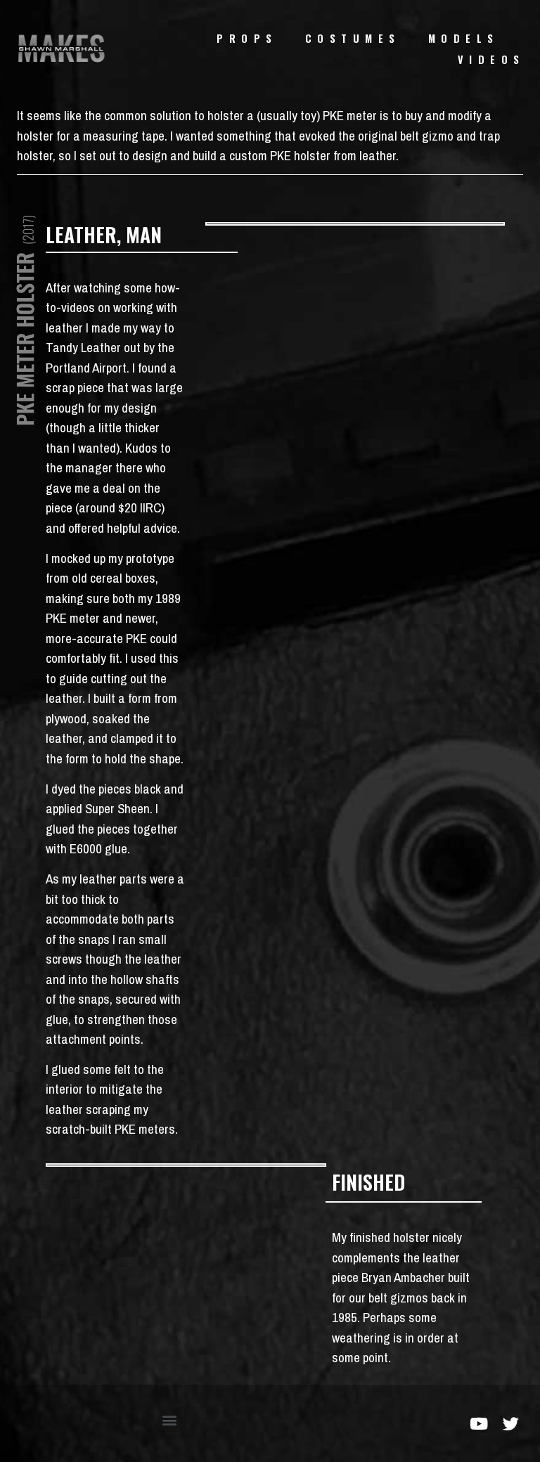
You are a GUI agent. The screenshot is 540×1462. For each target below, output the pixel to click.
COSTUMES (353, 38)
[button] (169, 1420)
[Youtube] (479, 1424)
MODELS (463, 38)
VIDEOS (491, 59)
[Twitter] (511, 1424)
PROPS (247, 38)
